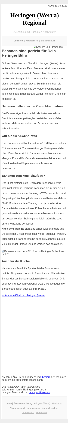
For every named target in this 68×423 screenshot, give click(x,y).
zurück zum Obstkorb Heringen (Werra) (23, 295)
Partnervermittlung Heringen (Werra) (32, 403)
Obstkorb (45, 377)
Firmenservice (33, 408)
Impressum (41, 412)
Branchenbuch (48, 40)
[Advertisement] (34, 336)
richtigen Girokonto (39, 392)
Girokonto (57, 403)
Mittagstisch (32, 40)
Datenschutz (28, 412)
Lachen (54, 408)
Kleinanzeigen (17, 408)
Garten (45, 408)
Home (9, 403)
